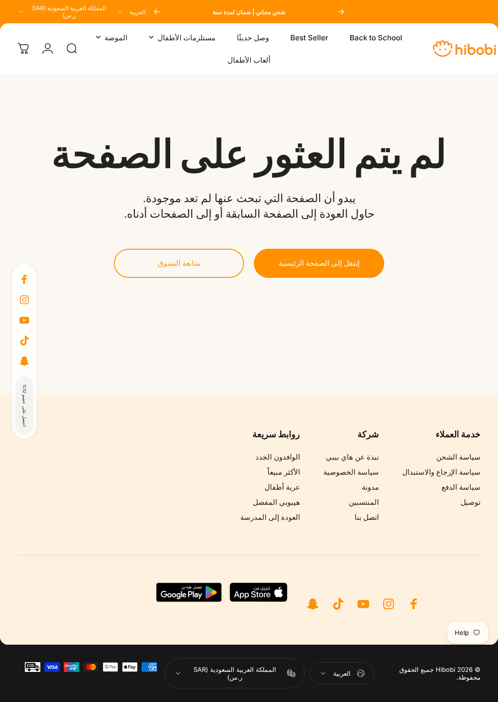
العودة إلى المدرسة (270, 517)
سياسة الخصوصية (351, 472)
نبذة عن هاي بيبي (352, 457)
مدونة (370, 487)
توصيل (470, 502)
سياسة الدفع (461, 487)
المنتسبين (364, 502)
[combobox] (130, 11)
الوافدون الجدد (277, 457)
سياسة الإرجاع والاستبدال (441, 472)
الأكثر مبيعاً (283, 472)
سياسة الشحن (458, 457)
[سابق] (341, 11)
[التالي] (157, 11)
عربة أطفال (282, 487)
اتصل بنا (367, 517)
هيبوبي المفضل (276, 502)
